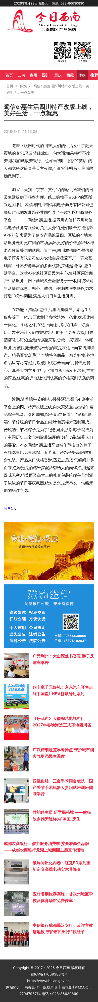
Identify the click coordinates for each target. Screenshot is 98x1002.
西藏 (70, 75)
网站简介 (13, 987)
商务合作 (32, 987)
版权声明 (50, 987)
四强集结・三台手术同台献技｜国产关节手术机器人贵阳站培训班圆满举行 (63, 787)
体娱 (82, 75)
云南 (21, 75)
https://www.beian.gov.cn (48, 980)
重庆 (58, 75)
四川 (46, 75)
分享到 (9, 508)
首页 (9, 75)
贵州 (33, 75)
